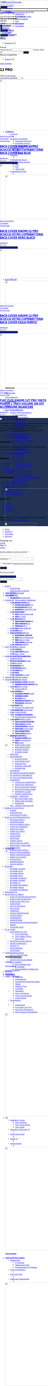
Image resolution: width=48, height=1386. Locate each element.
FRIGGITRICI (15, 834)
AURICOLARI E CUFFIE (19, 591)
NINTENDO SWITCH (23, 607)
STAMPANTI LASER (23, 791)
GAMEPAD (19, 691)
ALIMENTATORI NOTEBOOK (26, 684)
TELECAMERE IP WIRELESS (26, 969)
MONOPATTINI (16, 813)
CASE (17, 740)
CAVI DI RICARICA (17, 906)
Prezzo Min (5, 50)
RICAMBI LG (15, 883)
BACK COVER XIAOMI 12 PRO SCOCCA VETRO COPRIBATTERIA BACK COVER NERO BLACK (21, 234)
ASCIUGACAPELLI (17, 820)
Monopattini (10, 966)
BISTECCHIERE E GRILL (20, 824)
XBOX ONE (19, 642)
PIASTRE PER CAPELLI (19, 850)
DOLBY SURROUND (18, 943)
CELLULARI (14, 908)
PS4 (16, 614)
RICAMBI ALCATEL (17, 869)
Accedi (3, 568)
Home (2, 12)
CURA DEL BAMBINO (19, 827)
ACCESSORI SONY (17, 612)
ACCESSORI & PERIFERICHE (22, 682)
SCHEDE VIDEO (21, 752)
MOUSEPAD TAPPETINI (24, 700)
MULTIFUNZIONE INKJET (25, 787)
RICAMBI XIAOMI (12, 12)
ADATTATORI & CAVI (18, 932)
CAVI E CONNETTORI (19, 955)
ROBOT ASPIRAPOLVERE (20, 855)
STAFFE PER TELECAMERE (21, 960)
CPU (16, 742)
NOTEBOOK (15, 770)
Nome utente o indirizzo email (14, 552)
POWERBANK (15, 918)
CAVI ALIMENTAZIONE (24, 721)
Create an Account (8, 576)
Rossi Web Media (20, 520)
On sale (8, 30)
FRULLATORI (15, 836)
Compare (4, 138)
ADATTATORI (15, 588)
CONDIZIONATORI (17, 661)
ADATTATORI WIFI (22, 761)
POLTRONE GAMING (23, 703)
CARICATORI (15, 904)
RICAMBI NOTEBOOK (19, 890)
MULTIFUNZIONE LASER (25, 789)
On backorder (11, 34)
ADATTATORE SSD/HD (24, 714)
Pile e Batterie (11, 397)
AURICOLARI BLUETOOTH (20, 899)
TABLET (13, 925)
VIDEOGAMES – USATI (19, 644)
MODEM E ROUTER (23, 766)
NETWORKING (16, 756)
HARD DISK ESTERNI (24, 801)
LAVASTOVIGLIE (16, 670)
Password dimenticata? (23, 563)
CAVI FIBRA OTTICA (23, 936)
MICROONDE (15, 665)
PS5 (16, 616)
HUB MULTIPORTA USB (24, 693)
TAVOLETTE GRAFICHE (24, 707)
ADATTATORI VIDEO (23, 719)
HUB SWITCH (20, 763)
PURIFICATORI (16, 675)
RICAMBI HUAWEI (17, 880)
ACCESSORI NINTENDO (20, 602)
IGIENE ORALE (16, 841)
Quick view (5, 141)
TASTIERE (19, 705)
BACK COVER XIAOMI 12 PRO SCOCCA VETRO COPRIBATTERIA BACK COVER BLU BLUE (21, 150)
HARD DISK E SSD (22, 745)
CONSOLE (14, 628)
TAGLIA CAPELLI (16, 864)
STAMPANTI (15, 780)
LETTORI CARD (21, 696)
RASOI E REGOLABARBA (20, 852)
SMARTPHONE (16, 920)
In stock (8, 32)
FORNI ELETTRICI (17, 831)
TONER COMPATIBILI (23, 794)
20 (9, 76)
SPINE (12, 654)
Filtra (26, 52)
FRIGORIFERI (15, 668)
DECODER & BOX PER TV (21, 941)
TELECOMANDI (16, 948)
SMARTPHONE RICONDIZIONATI (24, 922)
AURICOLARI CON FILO (19, 901)
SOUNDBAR (15, 598)
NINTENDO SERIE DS (24, 605)
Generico (9, 43)
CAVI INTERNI (21, 726)
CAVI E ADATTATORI (18, 712)
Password (5, 559)
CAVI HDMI (19, 939)
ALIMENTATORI (21, 738)
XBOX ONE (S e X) (22, 621)
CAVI (12, 595)
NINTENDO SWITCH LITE (25, 609)
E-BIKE (13, 810)
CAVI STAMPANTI (22, 731)
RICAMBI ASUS (16, 876)
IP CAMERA (19, 967)
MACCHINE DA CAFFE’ (19, 843)
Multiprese (10, 393)
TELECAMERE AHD (23, 964)
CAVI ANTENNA (21, 934)
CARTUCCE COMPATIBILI (25, 782)
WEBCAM (19, 710)
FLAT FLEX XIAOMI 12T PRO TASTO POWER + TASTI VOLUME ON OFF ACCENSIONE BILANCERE (23, 404)
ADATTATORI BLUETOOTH (25, 717)
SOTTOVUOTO (15, 859)
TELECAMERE (16, 962)
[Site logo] (10, 2)
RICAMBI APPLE (17, 873)
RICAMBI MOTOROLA (19, 885)
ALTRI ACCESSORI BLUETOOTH (23, 897)
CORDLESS (14, 911)
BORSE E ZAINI (21, 686)
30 (11, 76)
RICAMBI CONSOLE (18, 878)
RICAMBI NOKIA (17, 887)
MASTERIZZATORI (22, 747)
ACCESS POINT (21, 759)
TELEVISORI (15, 950)
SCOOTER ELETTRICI (18, 815)
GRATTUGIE (14, 838)
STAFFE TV (14, 946)
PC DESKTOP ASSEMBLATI (21, 775)
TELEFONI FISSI (17, 927)
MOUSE (18, 698)
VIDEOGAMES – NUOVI (19, 633)
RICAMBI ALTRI (16, 871)
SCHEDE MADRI (22, 749)
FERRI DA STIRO (17, 829)
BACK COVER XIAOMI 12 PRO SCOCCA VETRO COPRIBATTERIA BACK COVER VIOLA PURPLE (21, 319)
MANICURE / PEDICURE (20, 845)
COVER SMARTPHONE (19, 913)
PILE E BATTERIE (17, 651)
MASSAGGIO (15, 848)
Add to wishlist (7, 136)
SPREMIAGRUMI (17, 862)
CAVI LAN (19, 728)
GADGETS (14, 630)
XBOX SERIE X (21, 626)
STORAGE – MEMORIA (19, 796)
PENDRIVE (19, 803)
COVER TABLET (16, 915)
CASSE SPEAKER (17, 593)
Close (2, 23)
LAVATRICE (14, 672)
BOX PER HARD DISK (24, 798)
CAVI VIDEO (20, 733)
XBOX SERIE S (21, 623)
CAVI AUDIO (20, 724)
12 (6, 76)
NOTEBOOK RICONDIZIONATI (22, 773)
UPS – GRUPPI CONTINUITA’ (22, 806)
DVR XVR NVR (16, 957)
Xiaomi (8, 59)
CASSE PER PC (21, 689)
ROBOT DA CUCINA (18, 857)
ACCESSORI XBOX (17, 619)
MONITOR (14, 754)
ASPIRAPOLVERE (17, 822)
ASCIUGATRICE (16, 658)
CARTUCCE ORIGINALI (24, 784)
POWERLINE (20, 768)
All (14, 76)
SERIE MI (24, 12)
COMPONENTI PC (17, 735)
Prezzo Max (39, 50)
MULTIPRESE (15, 649)
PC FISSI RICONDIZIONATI (21, 777)
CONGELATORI (16, 663)
